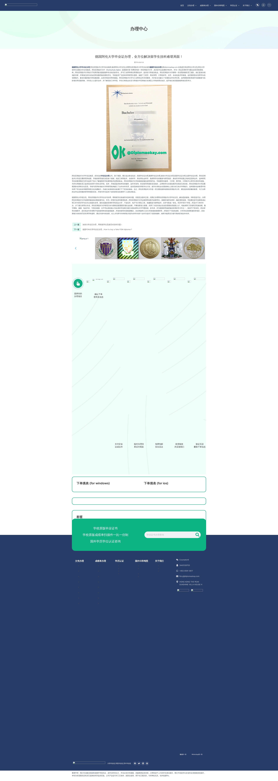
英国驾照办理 (145, 574)
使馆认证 (123, 571)
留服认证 (123, 566)
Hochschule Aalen (113, 70)
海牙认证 (123, 574)
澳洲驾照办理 (145, 576)
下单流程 (163, 568)
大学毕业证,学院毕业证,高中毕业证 (119, 763)
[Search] (197, 535)
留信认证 (123, 568)
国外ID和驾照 (141, 561)
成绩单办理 (100, 561)
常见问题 (163, 571)
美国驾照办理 (145, 566)
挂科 (93, 773)
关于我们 (159, 561)
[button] (195, 5)
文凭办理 (79, 561)
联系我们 (163, 566)
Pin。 (168, 776)
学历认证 (119, 561)
